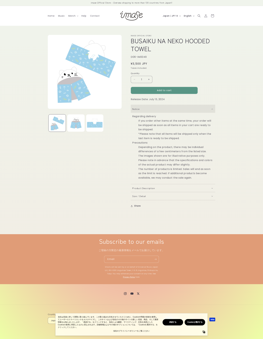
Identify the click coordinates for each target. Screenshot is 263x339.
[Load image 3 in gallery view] (94, 123)
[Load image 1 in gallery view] (57, 123)
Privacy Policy (129, 277)
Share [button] (137, 205)
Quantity (135, 73)
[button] (73, 16)
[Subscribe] (155, 259)
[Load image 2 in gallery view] (75, 123)
